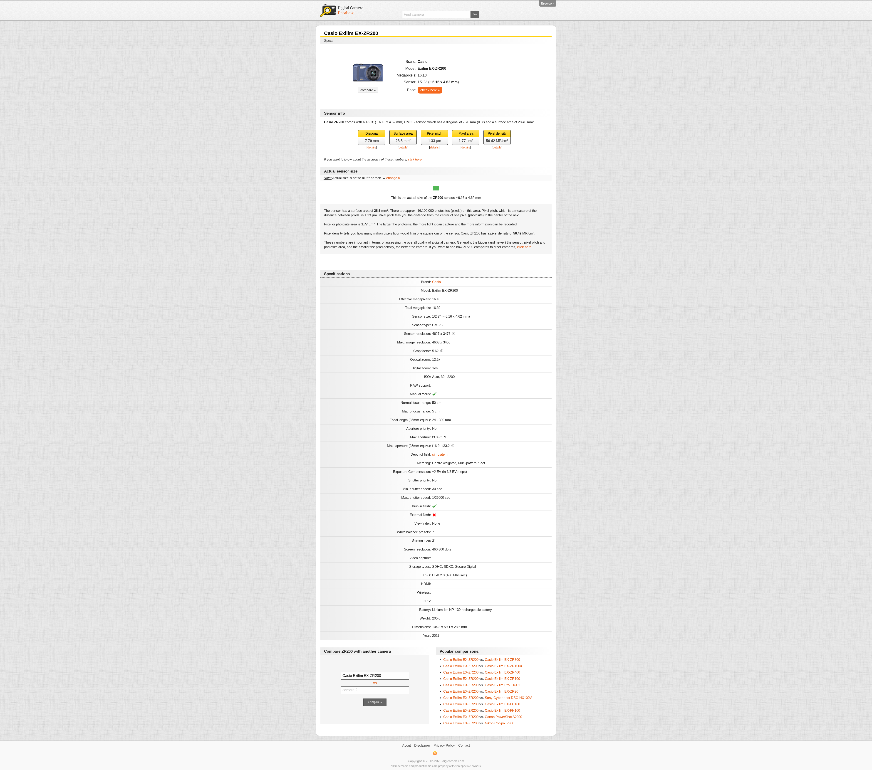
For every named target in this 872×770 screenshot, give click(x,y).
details (371, 147)
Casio (436, 282)
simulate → (440, 454)
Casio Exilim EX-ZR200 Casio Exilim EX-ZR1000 (482, 666)
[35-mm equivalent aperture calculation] (453, 445)
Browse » (548, 3)
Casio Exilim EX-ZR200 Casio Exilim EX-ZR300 (481, 659)
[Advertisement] (509, 75)
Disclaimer (422, 745)
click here (415, 159)
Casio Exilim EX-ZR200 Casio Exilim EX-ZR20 (480, 691)
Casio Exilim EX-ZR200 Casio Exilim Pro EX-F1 (481, 685)
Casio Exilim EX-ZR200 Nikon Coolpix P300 (478, 723)
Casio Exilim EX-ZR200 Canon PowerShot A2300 (482, 717)
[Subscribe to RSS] (435, 753)
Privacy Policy (444, 745)
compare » (368, 90)
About (406, 745)
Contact (464, 745)
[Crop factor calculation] (441, 350)
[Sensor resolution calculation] (453, 333)
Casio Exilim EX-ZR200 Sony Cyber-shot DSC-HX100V (487, 698)
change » (393, 178)
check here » (430, 90)
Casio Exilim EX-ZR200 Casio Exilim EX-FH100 (481, 710)
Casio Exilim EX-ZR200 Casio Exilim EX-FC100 (481, 704)
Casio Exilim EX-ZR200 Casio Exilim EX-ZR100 (481, 679)
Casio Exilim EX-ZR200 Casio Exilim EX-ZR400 (481, 672)
